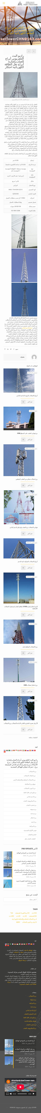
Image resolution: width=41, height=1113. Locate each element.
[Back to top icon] (7, 1107)
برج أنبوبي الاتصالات (29, 788)
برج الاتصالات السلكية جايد (30, 647)
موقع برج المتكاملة (30, 784)
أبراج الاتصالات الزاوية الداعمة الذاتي (27, 395)
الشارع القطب (32, 834)
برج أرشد (33, 822)
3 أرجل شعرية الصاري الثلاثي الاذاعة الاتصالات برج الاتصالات (21, 723)
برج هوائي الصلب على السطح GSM (27, 433)
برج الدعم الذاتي (31, 797)
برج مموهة (33, 809)
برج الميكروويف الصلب (29, 801)
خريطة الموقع (23, 960)
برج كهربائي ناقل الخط (30, 792)
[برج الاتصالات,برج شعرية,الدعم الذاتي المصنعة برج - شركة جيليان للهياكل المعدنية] (28, 3)
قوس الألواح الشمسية (30, 830)
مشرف (22, 357)
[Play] (33, 1094)
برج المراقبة (32, 826)
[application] (20, 1087)
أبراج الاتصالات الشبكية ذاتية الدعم (28, 561)
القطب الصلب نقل (30, 839)
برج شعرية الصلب (31, 805)
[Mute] (11, 1094)
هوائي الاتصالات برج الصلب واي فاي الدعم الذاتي (24, 527)
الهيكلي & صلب (28, 950)
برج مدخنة (33, 813)
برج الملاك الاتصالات (29, 776)
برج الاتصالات (32, 771)
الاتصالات (16, 952)
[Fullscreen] (7, 1094)
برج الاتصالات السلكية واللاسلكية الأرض (24, 780)
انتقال (21, 952)
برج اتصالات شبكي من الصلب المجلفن (27, 479)
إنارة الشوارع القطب (30, 1014)
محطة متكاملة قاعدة (30, 1021)
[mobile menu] (4, 3)
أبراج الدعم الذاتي (27, 328)
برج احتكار (33, 818)
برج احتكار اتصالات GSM (31, 685)
